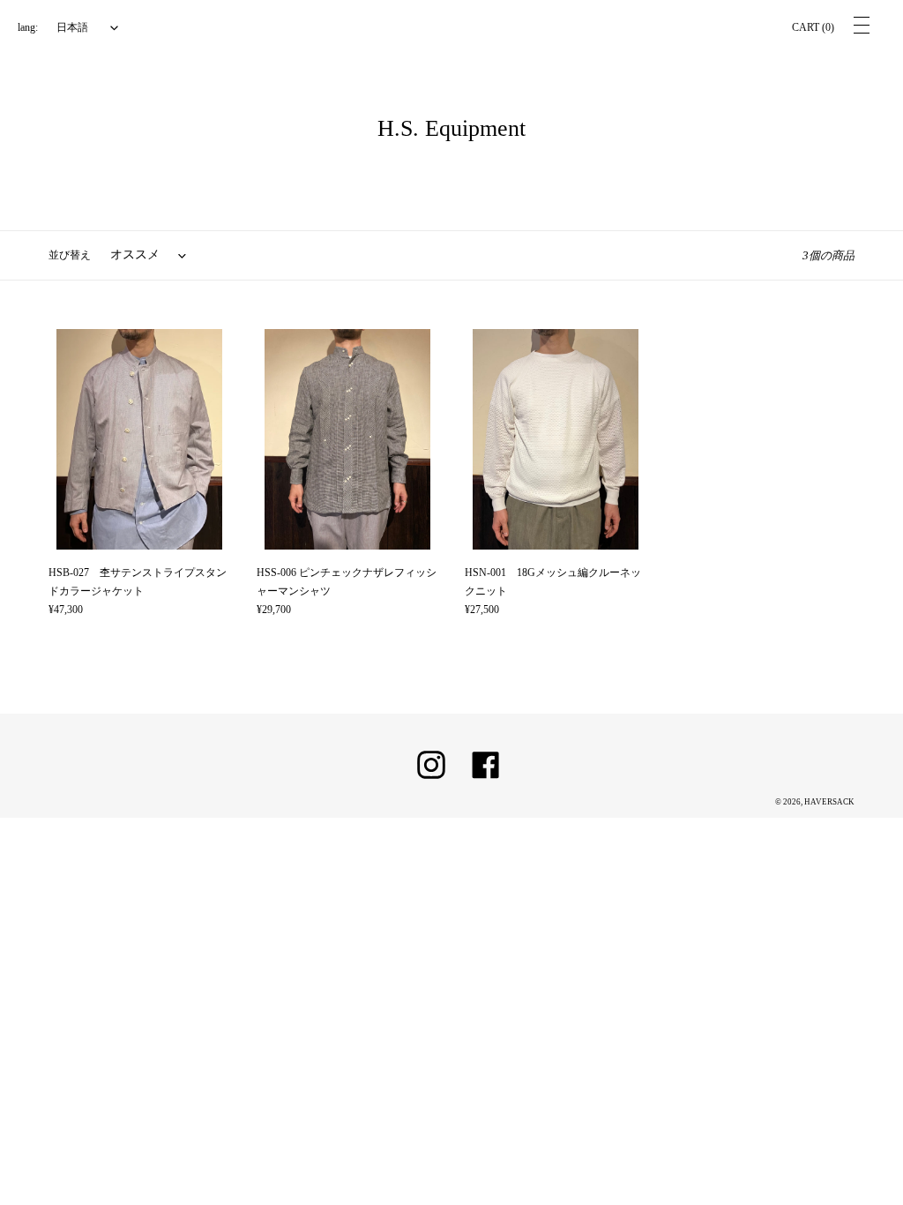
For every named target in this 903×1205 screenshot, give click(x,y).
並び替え (70, 255)
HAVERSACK (829, 801)
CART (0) (813, 27)
